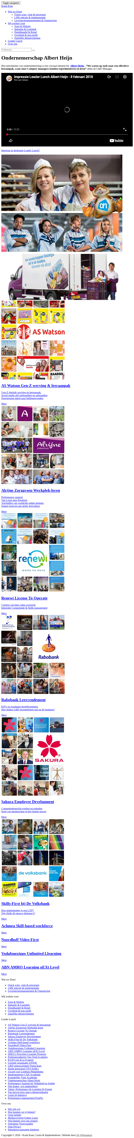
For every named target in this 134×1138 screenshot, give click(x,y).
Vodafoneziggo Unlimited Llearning (26, 1048)
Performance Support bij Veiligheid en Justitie (31, 1083)
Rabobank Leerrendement (21, 1033)
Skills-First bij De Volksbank (23, 1039)
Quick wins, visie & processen (30, 14)
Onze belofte (14, 1115)
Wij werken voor (16, 23)
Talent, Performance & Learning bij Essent (30, 1089)
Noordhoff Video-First (19, 1045)
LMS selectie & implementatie (30, 17)
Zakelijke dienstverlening (27, 38)
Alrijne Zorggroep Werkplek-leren (25, 1027)
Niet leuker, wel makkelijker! (23, 1086)
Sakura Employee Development (24, 1036)
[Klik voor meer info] (33, 378)
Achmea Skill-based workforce (24, 1042)
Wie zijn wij (14, 1109)
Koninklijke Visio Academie (22, 1077)
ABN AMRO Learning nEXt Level (26, 1051)
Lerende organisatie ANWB (22, 1063)
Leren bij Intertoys (17, 1095)
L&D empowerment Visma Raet (24, 1065)
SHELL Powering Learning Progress (27, 1054)
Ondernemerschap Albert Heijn (24, 1080)
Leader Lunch (15, 41)
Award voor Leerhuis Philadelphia (25, 1071)
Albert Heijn (77, 65)
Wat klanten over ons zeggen (23, 1120)
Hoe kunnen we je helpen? (21, 1112)
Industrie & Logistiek (25, 29)
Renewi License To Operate (22, 1030)
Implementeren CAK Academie (24, 1074)
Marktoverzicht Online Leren (23, 1118)
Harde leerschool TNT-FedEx (23, 1068)
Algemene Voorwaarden (20, 1123)
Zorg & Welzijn (22, 26)
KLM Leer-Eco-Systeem (21, 1060)
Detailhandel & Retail (25, 32)
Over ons (12, 43)
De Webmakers (84, 1135)
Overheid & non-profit (26, 35)
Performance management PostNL (25, 1098)
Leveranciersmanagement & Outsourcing (35, 20)
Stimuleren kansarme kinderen (23, 1129)
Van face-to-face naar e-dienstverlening (28, 1092)
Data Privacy (14, 1126)
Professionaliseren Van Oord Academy (28, 1057)
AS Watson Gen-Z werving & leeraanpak (29, 1024)
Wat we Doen (15, 11)
